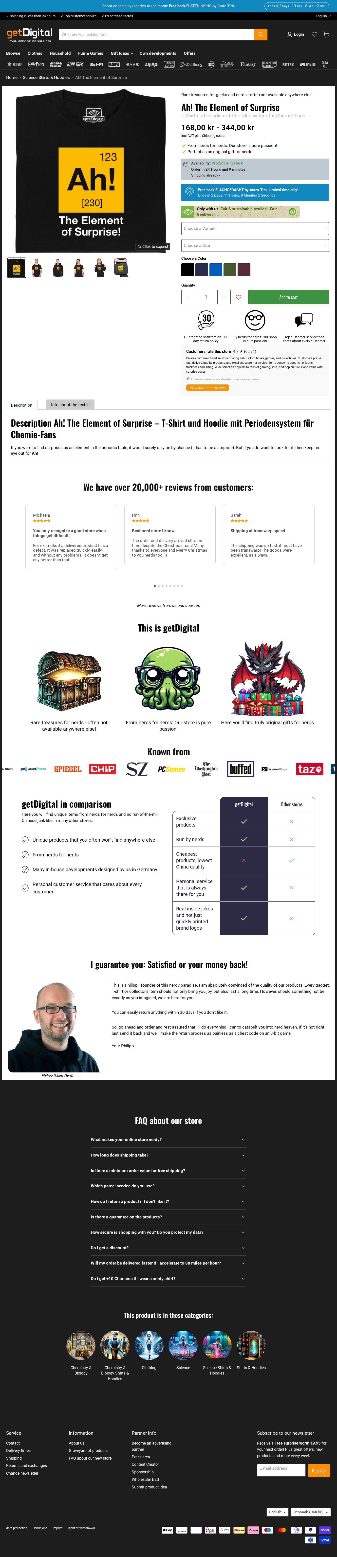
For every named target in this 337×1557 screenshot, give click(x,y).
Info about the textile (70, 404)
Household (60, 53)
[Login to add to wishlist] (238, 297)
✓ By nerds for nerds (117, 16)
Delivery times (18, 1450)
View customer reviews (207, 388)
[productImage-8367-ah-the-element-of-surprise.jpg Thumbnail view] (17, 267)
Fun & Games (90, 53)
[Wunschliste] (314, 34)
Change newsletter (22, 1473)
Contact (13, 1443)
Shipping (14, 1458)
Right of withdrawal (81, 1528)
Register (319, 1470)
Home (12, 77)
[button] (155, 586)
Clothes (35, 53)
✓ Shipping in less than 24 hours (31, 16)
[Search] (260, 34)
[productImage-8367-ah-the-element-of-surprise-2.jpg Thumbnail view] (58, 267)
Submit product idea (149, 1487)
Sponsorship (143, 1472)
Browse (13, 53)
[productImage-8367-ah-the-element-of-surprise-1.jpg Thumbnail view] (37, 267)
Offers (190, 53)
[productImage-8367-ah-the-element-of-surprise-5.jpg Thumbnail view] (121, 267)
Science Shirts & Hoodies (46, 77)
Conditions (40, 1528)
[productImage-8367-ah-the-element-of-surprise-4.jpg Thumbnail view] (100, 267)
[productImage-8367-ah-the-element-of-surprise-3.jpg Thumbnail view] (79, 267)
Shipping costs (213, 136)
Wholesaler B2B (145, 1479)
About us (76, 1443)
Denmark (308, 1512)
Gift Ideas (120, 53)
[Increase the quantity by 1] (224, 297)
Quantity (188, 285)
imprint (57, 1528)
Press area (141, 1457)
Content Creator (145, 1464)
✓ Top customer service (78, 16)
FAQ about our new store (90, 1458)
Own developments (158, 53)
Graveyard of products (88, 1450)
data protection (16, 1528)
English (321, 16)
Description (21, 405)
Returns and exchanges (26, 1465)
